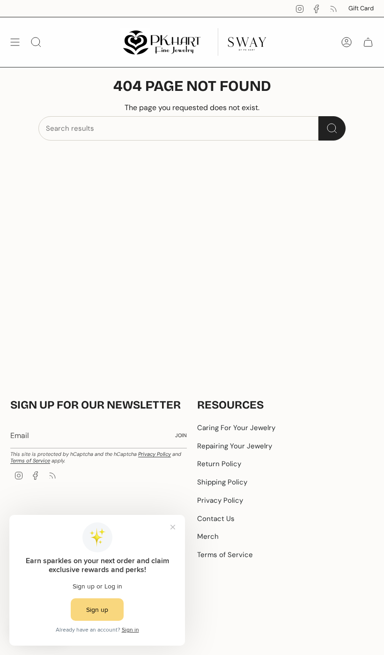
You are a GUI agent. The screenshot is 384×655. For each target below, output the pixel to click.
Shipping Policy (222, 482)
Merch (208, 536)
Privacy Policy (154, 454)
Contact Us (216, 518)
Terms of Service (30, 460)
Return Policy (219, 464)
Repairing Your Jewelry (234, 446)
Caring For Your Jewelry (236, 427)
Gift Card (361, 8)
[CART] (368, 42)
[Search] (332, 128)
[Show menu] (15, 42)
